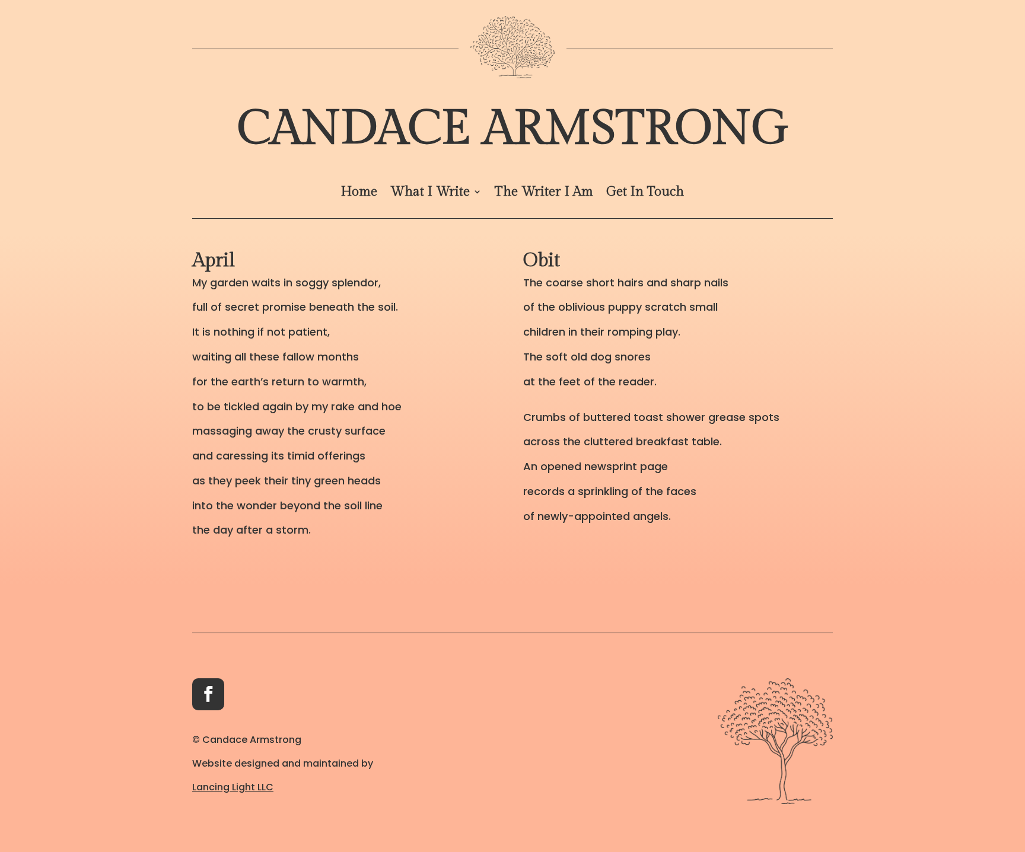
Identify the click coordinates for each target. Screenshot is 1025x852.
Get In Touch (645, 193)
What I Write (430, 193)
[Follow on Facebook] (208, 694)
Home (359, 193)
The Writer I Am (544, 193)
